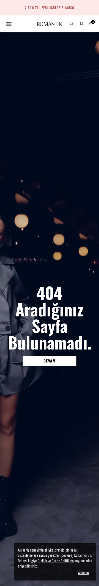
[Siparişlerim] (81, 23)
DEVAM (49, 361)
